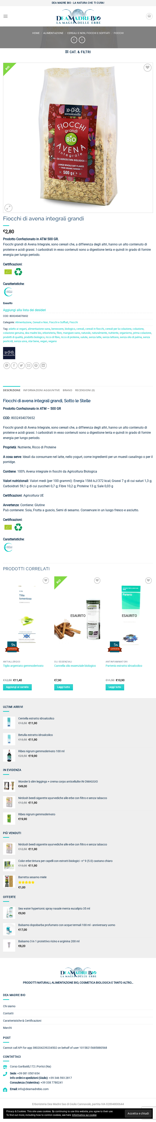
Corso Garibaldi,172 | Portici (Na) (30, 1066)
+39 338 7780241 (52, 1082)
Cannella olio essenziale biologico (75, 666)
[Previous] (3, 637)
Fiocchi (119, 33)
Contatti (8, 1013)
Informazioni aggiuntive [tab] (41, 390)
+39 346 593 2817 (60, 1077)
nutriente (113, 332)
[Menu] (5, 16)
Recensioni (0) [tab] (85, 390)
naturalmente (99, 332)
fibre (59, 332)
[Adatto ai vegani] (8, 292)
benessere (57, 328)
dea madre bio (33, 332)
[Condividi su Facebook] (14, 365)
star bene (33, 341)
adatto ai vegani (18, 328)
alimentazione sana (39, 328)
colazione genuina (13, 332)
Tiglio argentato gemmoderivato (23, 666)
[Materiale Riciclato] (18, 272)
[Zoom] (8, 208)
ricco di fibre (53, 337)
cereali (80, 328)
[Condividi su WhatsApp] (6, 365)
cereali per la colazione (118, 328)
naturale (86, 332)
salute (84, 337)
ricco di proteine (70, 337)
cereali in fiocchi (94, 328)
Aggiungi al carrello (17, 687)
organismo (126, 332)
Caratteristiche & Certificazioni (22, 1020)
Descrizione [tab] (11, 390)
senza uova (20, 341)
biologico (70, 328)
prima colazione (142, 332)
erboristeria (48, 332)
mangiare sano (71, 332)
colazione (138, 328)
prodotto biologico (34, 337)
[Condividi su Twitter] (21, 365)
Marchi (7, 1027)
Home (36, 33)
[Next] (153, 637)
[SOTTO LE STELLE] (9, 354)
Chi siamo (9, 1006)
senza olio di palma (131, 337)
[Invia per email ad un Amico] (28, 365)
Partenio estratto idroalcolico (124, 666)
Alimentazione (53, 33)
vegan (43, 341)
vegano (52, 341)
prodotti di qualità (13, 337)
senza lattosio (111, 337)
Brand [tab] (67, 390)
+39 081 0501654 (28, 1073)
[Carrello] (149, 16)
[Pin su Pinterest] (36, 365)
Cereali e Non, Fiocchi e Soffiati (88, 33)
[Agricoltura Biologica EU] (8, 272)
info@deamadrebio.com (33, 1089)
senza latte (95, 337)
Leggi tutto (63, 687)
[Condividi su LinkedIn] (43, 365)
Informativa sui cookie (84, 1115)
